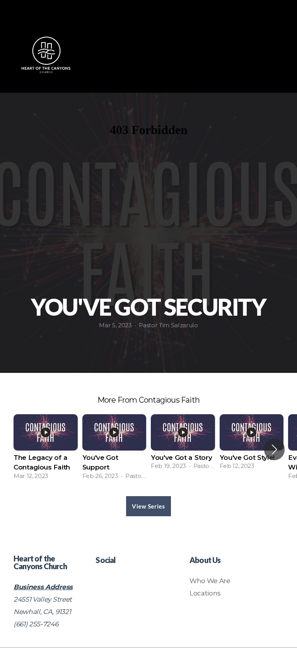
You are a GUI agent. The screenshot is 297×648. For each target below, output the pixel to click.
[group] (46, 449)
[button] (274, 449)
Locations (205, 593)
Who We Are (209, 581)
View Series (148, 506)
